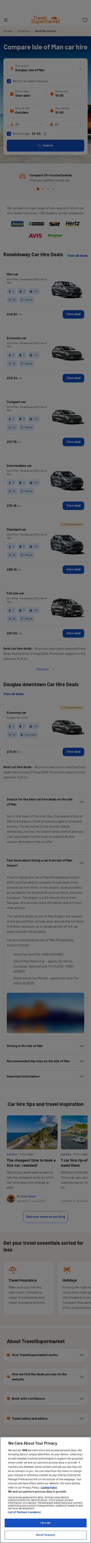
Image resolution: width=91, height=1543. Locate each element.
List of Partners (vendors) (24, 1512)
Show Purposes (45, 1535)
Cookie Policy (49, 1487)
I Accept (45, 1523)
